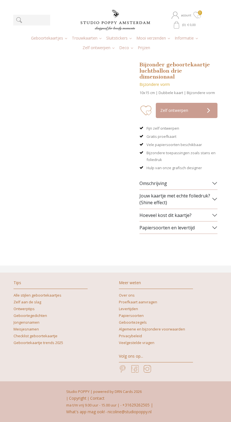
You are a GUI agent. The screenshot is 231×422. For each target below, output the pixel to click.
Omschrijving (153, 183)
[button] (182, 15)
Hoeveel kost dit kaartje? (165, 215)
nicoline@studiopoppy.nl (130, 411)
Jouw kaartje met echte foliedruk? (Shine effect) (174, 199)
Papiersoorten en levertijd (167, 228)
